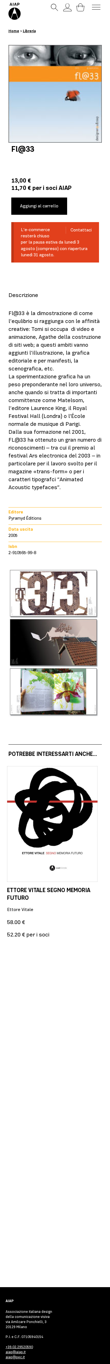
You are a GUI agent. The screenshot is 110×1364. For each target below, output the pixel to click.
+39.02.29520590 (19, 1347)
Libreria (29, 31)
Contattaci (81, 230)
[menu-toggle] (96, 7)
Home (13, 31)
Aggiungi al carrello (39, 206)
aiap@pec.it (15, 1357)
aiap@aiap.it (16, 1352)
